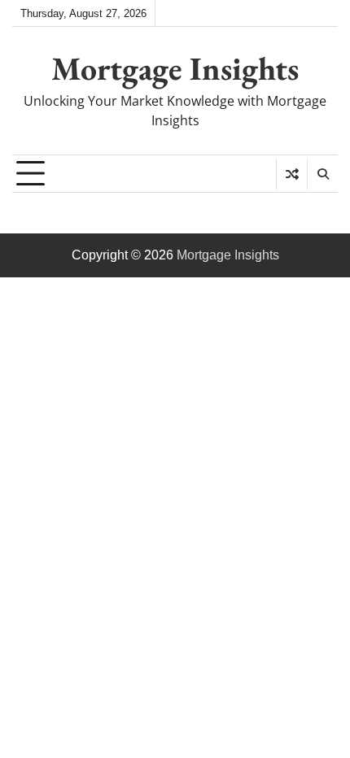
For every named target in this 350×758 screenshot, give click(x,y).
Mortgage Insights (175, 68)
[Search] (322, 174)
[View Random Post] (292, 174)
